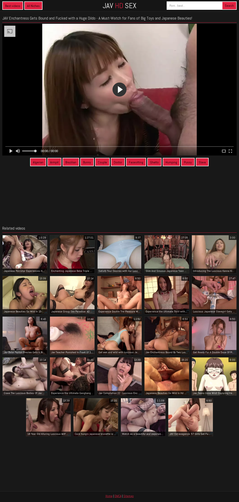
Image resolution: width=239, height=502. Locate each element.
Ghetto (154, 162)
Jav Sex (119, 5)
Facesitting (136, 162)
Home (108, 496)
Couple (102, 162)
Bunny (87, 162)
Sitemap (128, 496)
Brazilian (70, 162)
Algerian (38, 162)
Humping (171, 162)
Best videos (12, 6)
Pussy (188, 162)
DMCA (118, 496)
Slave (202, 162)
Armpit (54, 162)
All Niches (33, 6)
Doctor (118, 162)
